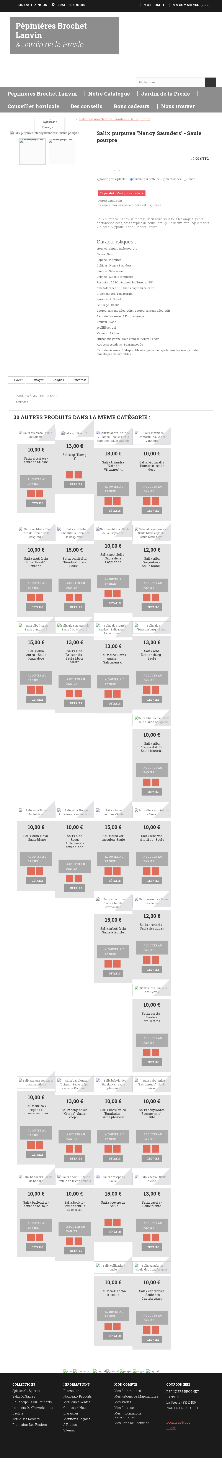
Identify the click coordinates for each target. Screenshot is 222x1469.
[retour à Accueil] (13, 119)
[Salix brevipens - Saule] (113, 1178)
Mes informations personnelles (128, 1415)
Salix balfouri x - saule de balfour (36, 1204)
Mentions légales (76, 1419)
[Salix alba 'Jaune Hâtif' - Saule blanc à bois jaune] (152, 719)
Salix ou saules (23, 1396)
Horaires (22, 74)
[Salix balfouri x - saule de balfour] (36, 1178)
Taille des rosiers (26, 1419)
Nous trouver (178, 106)
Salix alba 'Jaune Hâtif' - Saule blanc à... (152, 747)
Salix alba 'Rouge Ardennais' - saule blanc (74, 841)
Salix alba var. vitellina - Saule (151, 838)
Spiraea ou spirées (26, 1391)
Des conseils (86, 106)
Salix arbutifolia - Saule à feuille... (113, 930)
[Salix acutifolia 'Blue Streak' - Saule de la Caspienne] (36, 533)
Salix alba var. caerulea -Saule (113, 838)
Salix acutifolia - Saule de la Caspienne (113, 558)
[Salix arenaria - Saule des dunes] (152, 901)
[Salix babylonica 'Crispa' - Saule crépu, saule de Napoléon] (74, 1084)
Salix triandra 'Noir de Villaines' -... (113, 466)
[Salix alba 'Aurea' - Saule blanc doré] (36, 627)
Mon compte (125, 1384)
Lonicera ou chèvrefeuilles (32, 1408)
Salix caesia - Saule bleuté (152, 1204)
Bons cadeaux (132, 106)
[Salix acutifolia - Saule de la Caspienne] (113, 531)
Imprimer (22, 402)
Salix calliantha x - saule (113, 1293)
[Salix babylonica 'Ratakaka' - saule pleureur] (113, 1084)
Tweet (18, 380)
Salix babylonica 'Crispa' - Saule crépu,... (74, 1113)
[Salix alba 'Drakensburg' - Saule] (152, 627)
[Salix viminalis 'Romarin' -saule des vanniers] (152, 436)
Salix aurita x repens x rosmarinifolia (36, 1109)
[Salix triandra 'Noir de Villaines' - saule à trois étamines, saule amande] (113, 436)
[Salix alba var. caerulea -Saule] (113, 812)
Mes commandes (127, 1391)
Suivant (85, 148)
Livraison (70, 1413)
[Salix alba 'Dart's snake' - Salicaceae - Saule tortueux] (113, 629)
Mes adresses (124, 1408)
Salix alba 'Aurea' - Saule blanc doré (36, 654)
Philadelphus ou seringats (32, 1402)
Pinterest (79, 380)
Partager (37, 380)
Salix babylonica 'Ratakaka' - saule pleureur (113, 1113)
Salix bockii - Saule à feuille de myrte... (75, 1206)
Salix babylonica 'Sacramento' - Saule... (152, 1113)
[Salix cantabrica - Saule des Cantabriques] (152, 1267)
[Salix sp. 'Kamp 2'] (74, 433)
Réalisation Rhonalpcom (208, 1463)
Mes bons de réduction (132, 1423)
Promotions (72, 1391)
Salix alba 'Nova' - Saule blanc (36, 838)
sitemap (69, 1430)
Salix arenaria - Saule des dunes (152, 926)
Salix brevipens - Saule (113, 1204)
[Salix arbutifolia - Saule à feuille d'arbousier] (113, 903)
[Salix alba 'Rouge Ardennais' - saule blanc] (74, 812)
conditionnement (110, 170)
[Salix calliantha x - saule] (113, 1267)
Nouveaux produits (77, 1396)
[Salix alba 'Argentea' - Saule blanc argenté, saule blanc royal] (152, 533)
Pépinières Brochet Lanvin (51, 34)
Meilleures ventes (76, 1402)
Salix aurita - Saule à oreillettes (152, 1017)
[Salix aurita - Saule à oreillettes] (152, 990)
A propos (70, 1425)
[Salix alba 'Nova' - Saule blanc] (36, 812)
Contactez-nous (75, 1408)
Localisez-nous (178, 1422)
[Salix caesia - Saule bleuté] (152, 1178)
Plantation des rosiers (29, 1425)
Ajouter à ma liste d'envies (37, 396)
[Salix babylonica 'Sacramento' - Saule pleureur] (152, 1084)
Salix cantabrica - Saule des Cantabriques (151, 1294)
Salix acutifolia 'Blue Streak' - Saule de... (36, 562)
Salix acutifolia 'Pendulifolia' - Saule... (75, 562)
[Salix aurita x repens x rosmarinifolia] (36, 1082)
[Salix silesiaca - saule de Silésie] (36, 434)
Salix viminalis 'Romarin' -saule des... (151, 466)
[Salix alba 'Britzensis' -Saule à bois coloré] (74, 627)
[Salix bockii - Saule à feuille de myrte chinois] (74, 1178)
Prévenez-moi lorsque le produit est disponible (129, 205)
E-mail (171, 1428)
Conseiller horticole (33, 106)
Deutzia (17, 1413)
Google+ (58, 380)
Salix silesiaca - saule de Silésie (36, 460)
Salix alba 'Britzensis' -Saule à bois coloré (74, 656)
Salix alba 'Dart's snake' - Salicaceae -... (113, 658)
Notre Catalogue (109, 93)
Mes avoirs (122, 1402)
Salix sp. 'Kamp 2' (75, 456)
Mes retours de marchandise (136, 1396)
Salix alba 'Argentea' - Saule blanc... (152, 562)
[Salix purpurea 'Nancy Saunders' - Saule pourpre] (32, 151)
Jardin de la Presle (165, 93)
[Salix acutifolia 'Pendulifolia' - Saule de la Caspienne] (74, 533)
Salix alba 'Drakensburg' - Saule (151, 654)
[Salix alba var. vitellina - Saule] (152, 812)
